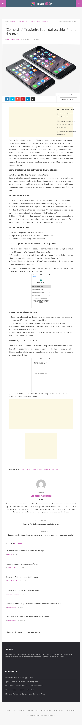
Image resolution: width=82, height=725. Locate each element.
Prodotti (46, 711)
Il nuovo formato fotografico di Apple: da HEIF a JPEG (25, 550)
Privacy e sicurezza (41, 22)
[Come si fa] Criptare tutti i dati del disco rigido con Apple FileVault (66, 124)
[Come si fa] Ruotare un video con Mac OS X (67, 133)
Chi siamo (70, 711)
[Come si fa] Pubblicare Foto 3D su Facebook (22, 590)
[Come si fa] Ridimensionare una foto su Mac (66, 115)
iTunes (31, 22)
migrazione (53, 469)
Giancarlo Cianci (12, 567)
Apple (22, 469)
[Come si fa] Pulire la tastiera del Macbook (21, 577)
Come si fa (14, 22)
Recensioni (19, 711)
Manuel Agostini (13, 39)
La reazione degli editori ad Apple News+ (19, 678)
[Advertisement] (41, 14)
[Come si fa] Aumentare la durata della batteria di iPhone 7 (27, 617)
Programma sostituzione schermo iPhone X (22, 564)
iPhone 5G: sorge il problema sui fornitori (19, 690)
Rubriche (58, 711)
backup (27, 469)
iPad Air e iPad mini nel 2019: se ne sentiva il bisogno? (23, 686)
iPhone (46, 469)
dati (40, 469)
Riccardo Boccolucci (13, 581)
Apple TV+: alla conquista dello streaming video (21, 682)
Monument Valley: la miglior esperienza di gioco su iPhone (25, 694)
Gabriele (9, 554)
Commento (36, 39)
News (9, 711)
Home (7, 22)
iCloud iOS (23, 22)
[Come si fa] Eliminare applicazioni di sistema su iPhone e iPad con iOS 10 (33, 603)
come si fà (35, 469)
